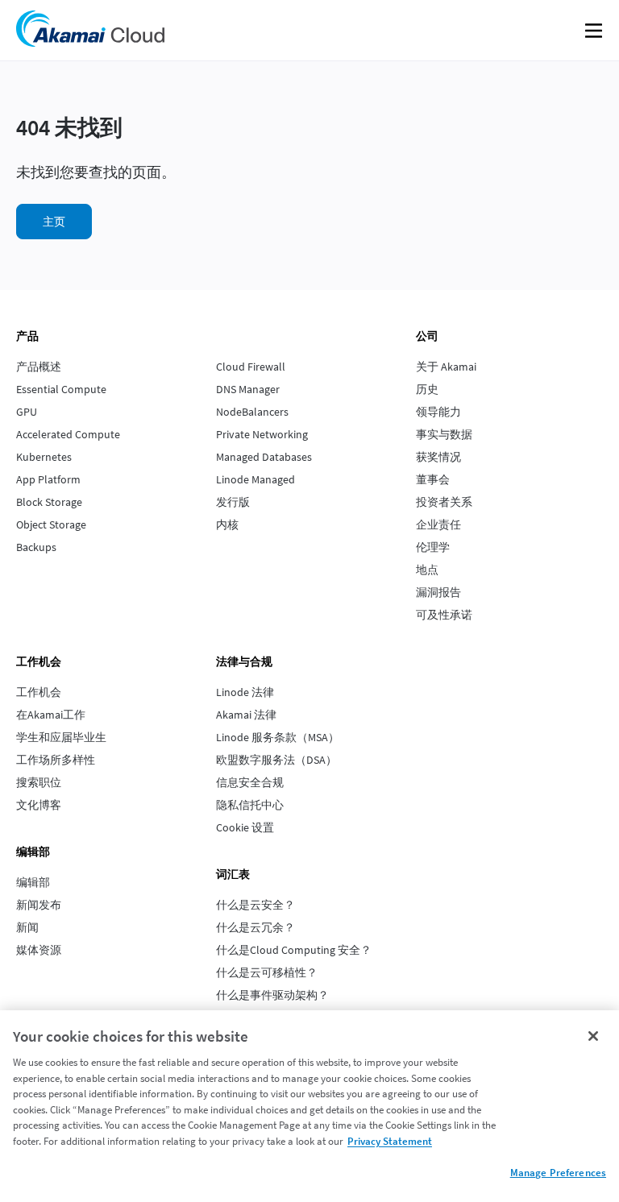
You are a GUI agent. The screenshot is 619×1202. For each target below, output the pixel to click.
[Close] (593, 1036)
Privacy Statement (389, 1141)
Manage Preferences (558, 1172)
